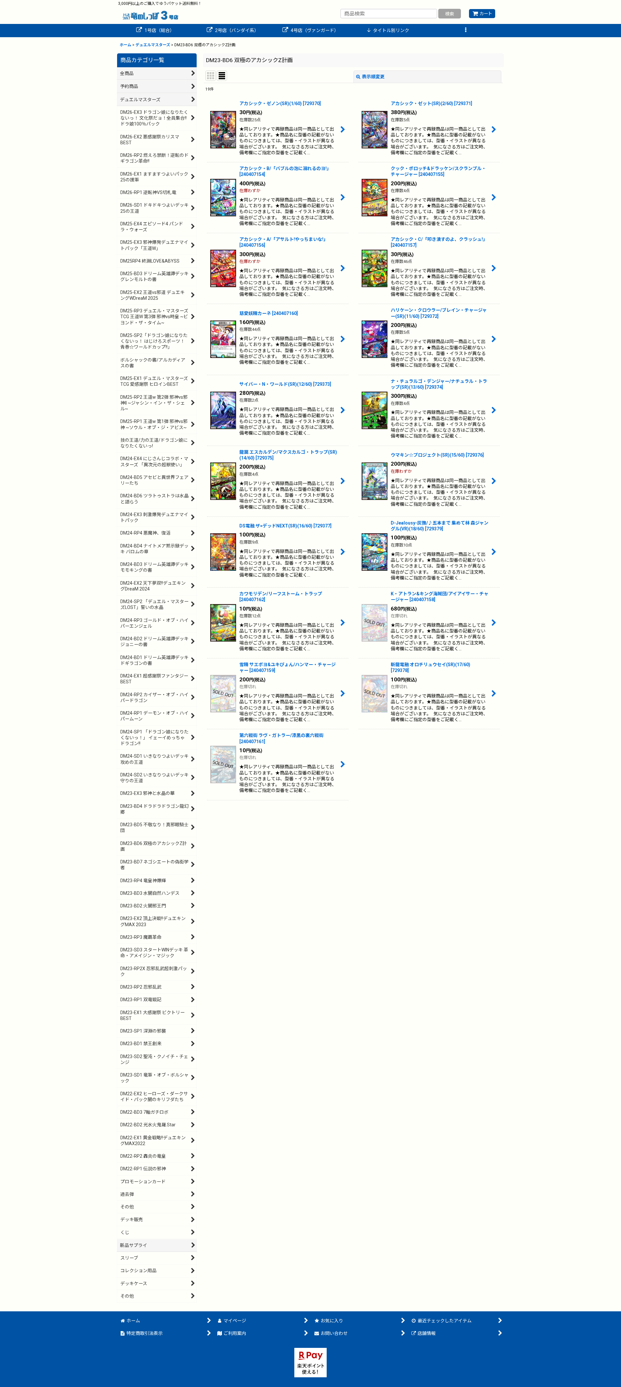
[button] (466, 30)
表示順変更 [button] (373, 76)
